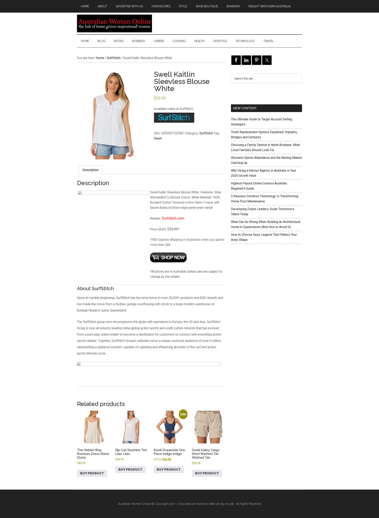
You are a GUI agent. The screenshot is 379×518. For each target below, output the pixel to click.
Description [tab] (91, 170)
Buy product (92, 473)
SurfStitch (113, 58)
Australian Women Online (114, 23)
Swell (158, 138)
